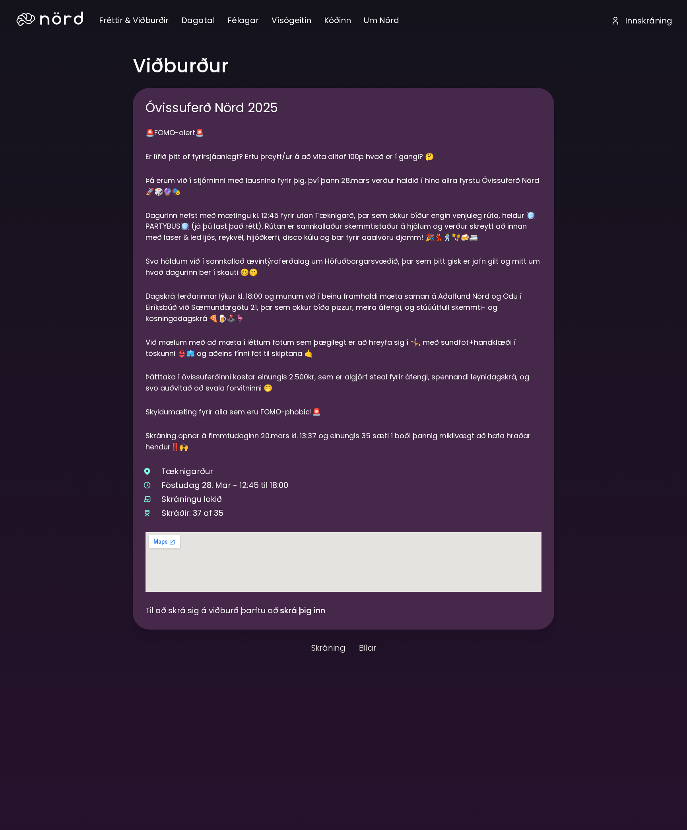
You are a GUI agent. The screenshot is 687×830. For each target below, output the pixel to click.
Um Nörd (381, 20)
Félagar (243, 20)
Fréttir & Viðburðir (134, 20)
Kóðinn (337, 20)
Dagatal (198, 20)
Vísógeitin (291, 20)
